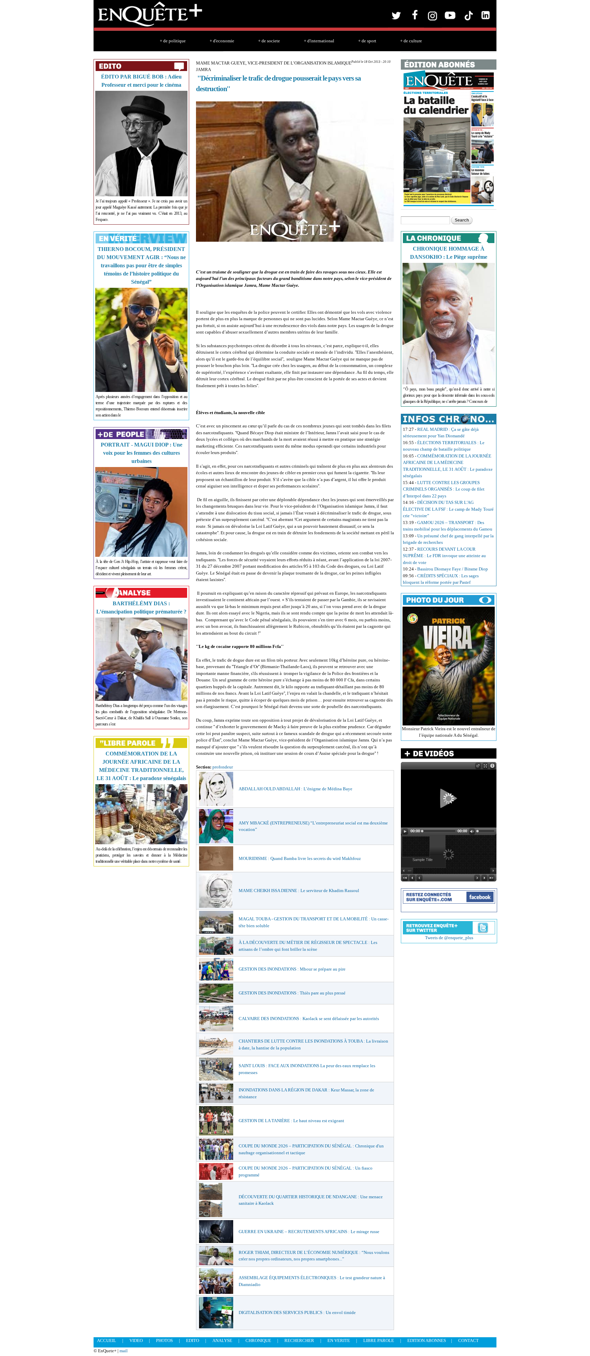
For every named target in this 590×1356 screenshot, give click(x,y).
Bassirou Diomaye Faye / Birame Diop (452, 568)
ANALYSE (222, 1340)
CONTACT (468, 1340)
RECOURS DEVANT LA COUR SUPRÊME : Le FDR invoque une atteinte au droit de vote (444, 556)
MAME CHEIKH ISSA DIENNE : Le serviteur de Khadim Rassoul (299, 890)
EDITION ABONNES (426, 1340)
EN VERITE (338, 1340)
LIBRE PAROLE (378, 1340)
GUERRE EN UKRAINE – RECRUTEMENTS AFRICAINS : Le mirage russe (309, 1231)
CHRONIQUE (258, 1340)
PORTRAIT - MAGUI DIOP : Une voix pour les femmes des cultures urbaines (141, 453)
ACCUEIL (106, 1340)
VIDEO (136, 1340)
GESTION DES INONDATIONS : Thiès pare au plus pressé (292, 992)
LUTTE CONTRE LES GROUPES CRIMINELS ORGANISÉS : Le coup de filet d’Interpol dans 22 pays (443, 489)
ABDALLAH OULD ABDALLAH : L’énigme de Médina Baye (295, 788)
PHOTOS (164, 1340)
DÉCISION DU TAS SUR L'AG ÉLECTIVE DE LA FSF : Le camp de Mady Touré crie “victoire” (448, 509)
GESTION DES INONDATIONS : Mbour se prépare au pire (292, 969)
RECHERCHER (299, 1340)
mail (124, 1350)
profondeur (222, 766)
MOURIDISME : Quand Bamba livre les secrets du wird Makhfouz (300, 858)
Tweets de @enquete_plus (449, 937)
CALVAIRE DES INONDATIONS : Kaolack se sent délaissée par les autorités (309, 1018)
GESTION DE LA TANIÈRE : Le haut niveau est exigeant (291, 1120)
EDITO (192, 1340)
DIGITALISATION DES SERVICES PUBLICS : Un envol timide (297, 1312)
